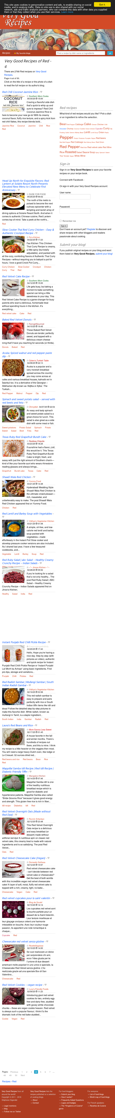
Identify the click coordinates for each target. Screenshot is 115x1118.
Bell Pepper (71, 125)
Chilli (14, 676)
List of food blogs (97, 1094)
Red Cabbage (77, 142)
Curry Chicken (8, 266)
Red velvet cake (9, 313)
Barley (25, 553)
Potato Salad (25, 427)
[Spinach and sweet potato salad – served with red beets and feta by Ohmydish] (13, 413)
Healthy (5, 593)
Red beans (28, 759)
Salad (13, 430)
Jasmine (32, 125)
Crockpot (37, 266)
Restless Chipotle (36, 441)
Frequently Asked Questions (72, 1100)
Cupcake (6, 935)
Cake (22, 313)
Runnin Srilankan (36, 818)
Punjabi (5, 676)
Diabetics (18, 805)
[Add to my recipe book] (41, 92)
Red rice (83, 147)
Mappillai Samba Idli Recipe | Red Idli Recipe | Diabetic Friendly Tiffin (27, 770)
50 (16, 1075)
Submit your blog (68, 1094)
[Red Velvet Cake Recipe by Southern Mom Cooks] (13, 287)
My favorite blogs (23, 53)
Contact (36, 1102)
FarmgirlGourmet (36, 323)
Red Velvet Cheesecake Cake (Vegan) (23, 858)
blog (5, 1108)
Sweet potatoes (9, 427)
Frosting (62, 133)
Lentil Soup (94, 133)
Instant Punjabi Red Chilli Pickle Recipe (24, 642)
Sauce (85, 152)
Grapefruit (6, 470)
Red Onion (100, 142)
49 (10, 1075)
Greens (72, 133)
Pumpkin (88, 138)
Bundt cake (19, 470)
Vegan (19, 891)
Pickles (23, 676)
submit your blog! (104, 253)
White (77, 155)
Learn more (67, 12)
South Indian (7, 719)
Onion (101, 132)
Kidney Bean (79, 132)
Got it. (102, 4)
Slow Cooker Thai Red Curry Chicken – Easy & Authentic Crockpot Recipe (28, 231)
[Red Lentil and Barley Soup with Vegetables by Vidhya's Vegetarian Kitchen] (13, 528)
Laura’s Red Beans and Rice (17, 725)
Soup (34, 553)
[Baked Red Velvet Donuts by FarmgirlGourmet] (13, 330)
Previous (14, 1071)
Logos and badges (68, 1102)
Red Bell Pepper (65, 142)
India (23, 593)
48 (5, 1075)
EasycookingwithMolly (39, 646)
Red (4, 128)
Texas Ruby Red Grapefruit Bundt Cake (24, 437)
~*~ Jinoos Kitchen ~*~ (39, 567)
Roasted (70, 152)
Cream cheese (90, 129)
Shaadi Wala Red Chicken (16, 477)
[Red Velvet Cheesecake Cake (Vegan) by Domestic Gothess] (13, 869)
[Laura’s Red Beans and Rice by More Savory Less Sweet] (13, 736)
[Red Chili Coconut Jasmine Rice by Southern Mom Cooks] (13, 103)
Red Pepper (7, 393)
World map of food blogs (100, 1097)
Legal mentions (10, 1105)
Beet (22, 430)
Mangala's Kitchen (37, 775)
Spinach (38, 427)
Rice (48, 125)
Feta (29, 430)
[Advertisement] (28, 156)
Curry (4, 269)
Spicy (97, 153)
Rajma (93, 138)
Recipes (6, 53)
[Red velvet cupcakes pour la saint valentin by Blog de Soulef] (13, 909)
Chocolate (63, 129)
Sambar (28, 719)
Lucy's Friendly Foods (38, 988)
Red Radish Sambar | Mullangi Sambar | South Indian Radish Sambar (27, 684)
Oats (4, 851)
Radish (38, 719)
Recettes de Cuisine (98, 1105)
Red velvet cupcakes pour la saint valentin (26, 898)
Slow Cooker (23, 266)
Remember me (69, 220)
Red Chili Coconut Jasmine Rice (20, 92)
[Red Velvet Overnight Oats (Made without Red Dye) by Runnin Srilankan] (13, 825)
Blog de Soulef (35, 902)
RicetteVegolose (36, 945)
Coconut (21, 125)
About (35, 1100)
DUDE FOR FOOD (37, 194)
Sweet (5, 430)
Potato (48, 427)
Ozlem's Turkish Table (39, 360)
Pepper (29, 393)
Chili (41, 125)
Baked (15, 346)
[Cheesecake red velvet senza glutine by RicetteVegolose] (13, 952)
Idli (27, 805)
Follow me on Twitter (12, 1111)
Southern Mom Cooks (39, 96)
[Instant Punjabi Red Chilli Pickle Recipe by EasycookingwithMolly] (13, 653)
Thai (12, 269)
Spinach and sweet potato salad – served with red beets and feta (28, 401)
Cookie (5, 1018)
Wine (82, 155)
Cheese (94, 125)
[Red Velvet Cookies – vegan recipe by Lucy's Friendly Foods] (13, 995)
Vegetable (6, 553)
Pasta (107, 132)
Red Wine (107, 147)
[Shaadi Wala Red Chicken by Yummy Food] (13, 488)
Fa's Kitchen (34, 237)
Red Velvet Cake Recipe (15, 277)
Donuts (5, 346)
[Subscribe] (27, 96)
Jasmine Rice (8, 125)
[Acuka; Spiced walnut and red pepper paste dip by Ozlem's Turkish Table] (13, 367)
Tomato (66, 156)
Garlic (67, 133)
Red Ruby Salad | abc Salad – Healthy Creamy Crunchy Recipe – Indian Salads (27, 561)
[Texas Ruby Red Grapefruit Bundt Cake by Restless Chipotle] (13, 448)
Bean (38, 759)
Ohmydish (33, 406)
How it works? (66, 1097)
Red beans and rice (10, 759)
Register (91, 229)
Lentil (16, 553)
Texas (30, 470)
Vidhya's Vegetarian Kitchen (41, 520)
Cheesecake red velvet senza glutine (23, 942)
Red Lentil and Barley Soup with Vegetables (27, 514)
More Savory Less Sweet (40, 729)
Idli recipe (6, 805)
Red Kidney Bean (89, 142)
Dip (37, 393)
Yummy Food (35, 481)
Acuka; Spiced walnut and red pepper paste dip (27, 355)
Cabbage (79, 124)
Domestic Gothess (37, 862)
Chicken (47, 266)
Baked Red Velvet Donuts (16, 320)
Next (23, 1075)
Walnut (19, 393)
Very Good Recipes (9, 1091)
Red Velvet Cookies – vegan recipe (22, 985)
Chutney (70, 128)
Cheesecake (7, 891)
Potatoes (82, 138)
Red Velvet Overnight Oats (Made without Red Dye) (26, 813)
